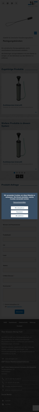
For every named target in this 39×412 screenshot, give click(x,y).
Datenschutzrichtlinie (19, 202)
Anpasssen (19, 212)
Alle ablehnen (19, 216)
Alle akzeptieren (19, 208)
